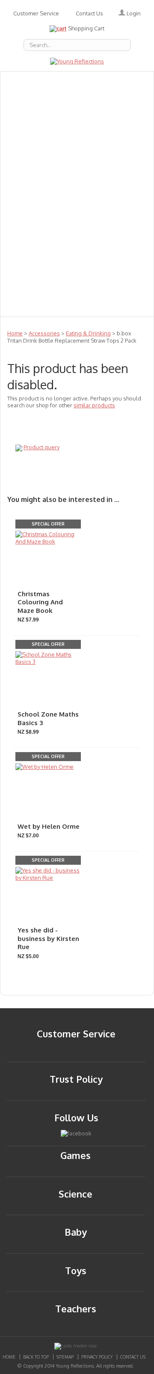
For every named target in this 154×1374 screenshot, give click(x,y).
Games (115, 156)
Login (133, 13)
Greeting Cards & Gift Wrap (39, 137)
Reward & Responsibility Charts (39, 213)
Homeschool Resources (115, 175)
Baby (115, 100)
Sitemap (65, 1356)
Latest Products (39, 194)
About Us (39, 81)
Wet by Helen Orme (49, 826)
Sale (38, 250)
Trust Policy (76, 1079)
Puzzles (115, 194)
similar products (94, 405)
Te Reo (39, 231)
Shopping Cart (86, 28)
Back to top (36, 1356)
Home (15, 333)
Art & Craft (115, 137)
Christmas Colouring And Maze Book (40, 602)
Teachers (115, 213)
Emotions (38, 100)
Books (39, 118)
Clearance (39, 288)
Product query (41, 447)
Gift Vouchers (39, 175)
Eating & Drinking (88, 333)
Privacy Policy (97, 1356)
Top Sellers (115, 269)
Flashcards (38, 156)
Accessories (115, 81)
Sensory (39, 269)
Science (115, 250)
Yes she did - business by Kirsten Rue (48, 938)
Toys (115, 231)
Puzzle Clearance (77, 307)
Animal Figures (115, 118)
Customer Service (36, 13)
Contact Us (89, 13)
